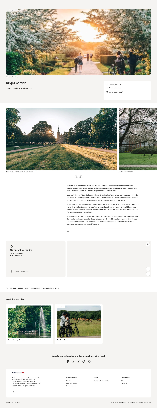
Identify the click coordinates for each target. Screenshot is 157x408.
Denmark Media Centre (101, 381)
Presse (68, 381)
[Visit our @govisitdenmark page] (83, 361)
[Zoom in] (148, 269)
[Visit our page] (73, 361)
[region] (109, 259)
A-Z (122, 381)
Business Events (71, 383)
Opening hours (114, 84)
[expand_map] (148, 244)
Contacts (124, 383)
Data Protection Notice (118, 403)
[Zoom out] (148, 274)
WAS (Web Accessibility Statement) (139, 403)
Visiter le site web (115, 92)
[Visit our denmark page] (67, 361)
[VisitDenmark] (18, 373)
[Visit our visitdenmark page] (78, 361)
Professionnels (71, 386)
